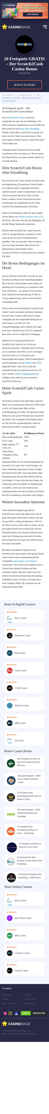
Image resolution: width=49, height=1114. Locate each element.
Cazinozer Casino (23, 1025)
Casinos (27, 1067)
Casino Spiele (30, 1075)
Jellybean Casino (23, 774)
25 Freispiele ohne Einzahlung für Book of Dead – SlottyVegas (28, 898)
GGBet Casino (21, 756)
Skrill (18, 398)
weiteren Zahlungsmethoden (16, 409)
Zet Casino (20, 809)
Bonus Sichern (24, 94)
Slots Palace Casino (24, 990)
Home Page (7, 1067)
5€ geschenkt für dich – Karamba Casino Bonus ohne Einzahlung (27, 929)
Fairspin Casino (22, 1042)
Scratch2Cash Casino (16, 126)
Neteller (6, 398)
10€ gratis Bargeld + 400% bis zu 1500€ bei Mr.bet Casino (29, 848)
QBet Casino (21, 1007)
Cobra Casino (21, 739)
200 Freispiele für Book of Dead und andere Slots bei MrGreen (28, 831)
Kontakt (5, 1071)
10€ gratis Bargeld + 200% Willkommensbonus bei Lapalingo (29, 881)
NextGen (6, 237)
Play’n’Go (17, 237)
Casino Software (9, 1075)
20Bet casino (21, 791)
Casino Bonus (30, 1071)
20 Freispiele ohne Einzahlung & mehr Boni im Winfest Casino (27, 865)
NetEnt (30, 233)
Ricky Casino (21, 686)
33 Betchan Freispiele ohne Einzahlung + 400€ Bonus (29, 946)
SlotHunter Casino (23, 704)
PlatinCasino (21, 721)
